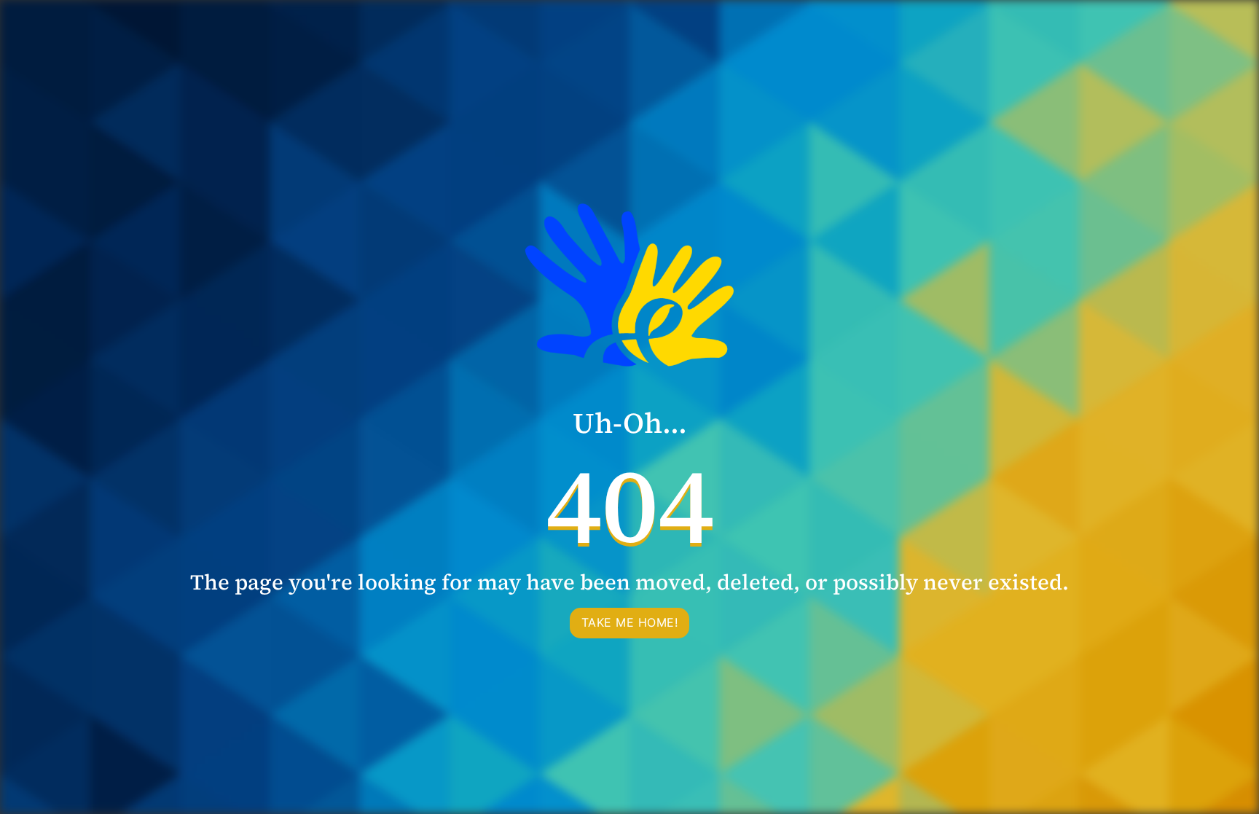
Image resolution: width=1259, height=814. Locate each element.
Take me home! (629, 622)
